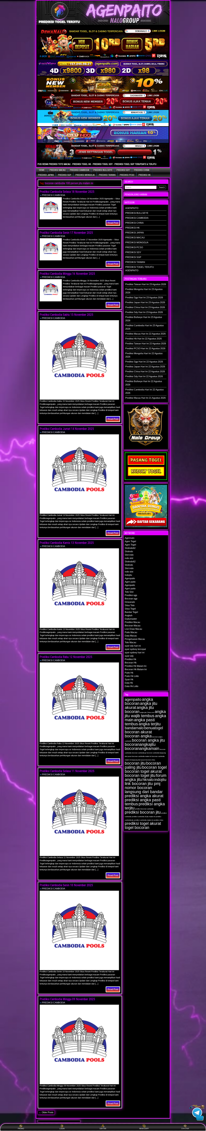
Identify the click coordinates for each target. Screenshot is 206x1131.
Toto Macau (130, 642)
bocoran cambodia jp (139, 753)
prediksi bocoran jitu (143, 812)
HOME (41, 170)
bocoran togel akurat (143, 771)
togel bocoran (137, 827)
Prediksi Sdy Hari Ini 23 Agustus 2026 (144, 312)
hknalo (148, 780)
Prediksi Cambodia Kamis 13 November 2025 (67, 543)
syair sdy (129, 656)
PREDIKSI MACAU (57, 170)
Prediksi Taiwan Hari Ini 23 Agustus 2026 (145, 284)
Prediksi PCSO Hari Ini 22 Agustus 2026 (145, 348)
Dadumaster (131, 619)
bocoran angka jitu (148, 740)
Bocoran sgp (131, 598)
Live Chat (185, 1128)
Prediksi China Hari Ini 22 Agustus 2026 (145, 371)
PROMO (21, 1128)
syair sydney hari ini (134, 652)
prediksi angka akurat (144, 795)
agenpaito (133, 699)
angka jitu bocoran (139, 709)
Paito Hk (129, 673)
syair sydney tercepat (135, 649)
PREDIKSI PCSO (127, 175)
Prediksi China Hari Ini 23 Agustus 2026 (145, 307)
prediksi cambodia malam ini (143, 820)
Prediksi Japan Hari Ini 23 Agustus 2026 (145, 302)
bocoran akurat (138, 732)
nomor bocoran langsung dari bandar (144, 789)
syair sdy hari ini (133, 646)
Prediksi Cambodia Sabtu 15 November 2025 (66, 314)
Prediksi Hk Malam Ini (135, 666)
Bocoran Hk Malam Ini (136, 669)
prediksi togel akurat (143, 823)
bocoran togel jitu (140, 775)
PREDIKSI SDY (123, 170)
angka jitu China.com (147, 712)
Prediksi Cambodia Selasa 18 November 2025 (67, 191)
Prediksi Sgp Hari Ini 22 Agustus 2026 (144, 361)
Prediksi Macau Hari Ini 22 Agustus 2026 (145, 334)
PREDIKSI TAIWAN (107, 175)
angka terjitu (150, 724)
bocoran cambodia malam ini (141, 756)
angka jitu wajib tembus (145, 713)
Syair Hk (129, 679)
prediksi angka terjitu (145, 806)
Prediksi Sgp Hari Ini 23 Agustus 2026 (144, 297)
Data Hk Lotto (131, 686)
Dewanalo (130, 602)
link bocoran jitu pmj (142, 783)
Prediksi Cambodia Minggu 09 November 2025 (67, 999)
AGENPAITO (131, 208)
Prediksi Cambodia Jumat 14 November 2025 (67, 429)
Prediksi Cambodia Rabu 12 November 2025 (66, 657)
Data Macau (131, 635)
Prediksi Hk (130, 659)
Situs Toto (130, 605)
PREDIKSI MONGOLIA (85, 175)
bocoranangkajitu (140, 744)
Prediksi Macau (132, 622)
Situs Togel (130, 609)
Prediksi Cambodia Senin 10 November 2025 (66, 885)
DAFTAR (103, 1128)
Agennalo (129, 538)
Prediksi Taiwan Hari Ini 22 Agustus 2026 (145, 343)
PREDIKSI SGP (64, 175)
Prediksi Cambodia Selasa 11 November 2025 (67, 771)
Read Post (113, 223)
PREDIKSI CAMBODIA (79, 170)
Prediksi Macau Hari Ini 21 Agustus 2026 (145, 398)
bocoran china (150, 760)
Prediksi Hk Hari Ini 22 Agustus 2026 (143, 338)
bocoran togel (154, 767)
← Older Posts (46, 1112)
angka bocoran (139, 701)
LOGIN (62, 1128)
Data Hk (129, 683)
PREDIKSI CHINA (141, 170)
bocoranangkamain (142, 748)
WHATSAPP (144, 1128)
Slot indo (129, 555)
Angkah (128, 615)
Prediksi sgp (131, 595)
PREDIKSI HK (144, 175)
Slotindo (129, 551)
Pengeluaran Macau (135, 639)
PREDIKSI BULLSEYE (102, 170)
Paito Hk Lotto (132, 676)
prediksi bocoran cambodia (144, 809)
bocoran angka (138, 736)
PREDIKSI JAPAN (46, 175)
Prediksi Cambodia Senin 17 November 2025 (66, 232)
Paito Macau (131, 632)
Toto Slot (129, 592)
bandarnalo (134, 728)
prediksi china (158, 820)
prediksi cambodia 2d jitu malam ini (143, 816)
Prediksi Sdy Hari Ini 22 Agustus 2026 (144, 376)
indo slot (129, 558)
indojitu (160, 780)
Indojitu (128, 575)
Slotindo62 (130, 548)
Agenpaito (130, 578)
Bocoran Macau (132, 625)
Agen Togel (130, 541)
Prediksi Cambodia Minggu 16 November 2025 (67, 273)
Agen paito (130, 582)
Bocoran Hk (130, 662)
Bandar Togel (131, 612)
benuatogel (153, 728)
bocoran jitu (135, 763)
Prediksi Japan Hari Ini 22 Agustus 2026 (145, 366)
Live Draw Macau (133, 629)
